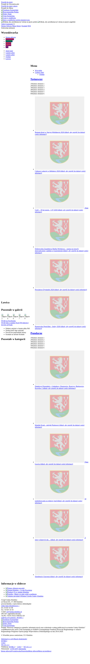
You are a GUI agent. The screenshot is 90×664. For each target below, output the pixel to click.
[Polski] (19, 22)
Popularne (36, 333)
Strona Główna (6, 26)
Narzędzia (24, 651)
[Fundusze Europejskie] (9, 10)
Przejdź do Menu (7, 8)
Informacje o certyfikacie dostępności (14, 639)
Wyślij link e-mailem (8, 323)
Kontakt (24, 26)
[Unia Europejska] (8, 16)
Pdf (18, 328)
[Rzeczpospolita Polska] (10, 12)
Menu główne (33, 651)
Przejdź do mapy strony (9, 6)
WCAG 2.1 (5, 645)
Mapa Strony (16, 26)
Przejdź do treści (7, 2)
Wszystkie (38, 70)
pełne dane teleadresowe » (10, 606)
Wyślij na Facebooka (8, 321)
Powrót (16, 332)
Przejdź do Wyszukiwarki (10, 4)
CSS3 (3, 643)
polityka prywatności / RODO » (12, 618)
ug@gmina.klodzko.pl (14, 612)
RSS (29, 26)
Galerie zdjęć (39, 72)
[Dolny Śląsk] (6, 14)
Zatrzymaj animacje (8, 28)
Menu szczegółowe (44, 651)
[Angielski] (56, 22)
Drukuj (15, 330)
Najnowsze (37, 79)
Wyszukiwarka (16, 651)
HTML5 (4, 641)
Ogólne (41, 74)
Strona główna (6, 651)
